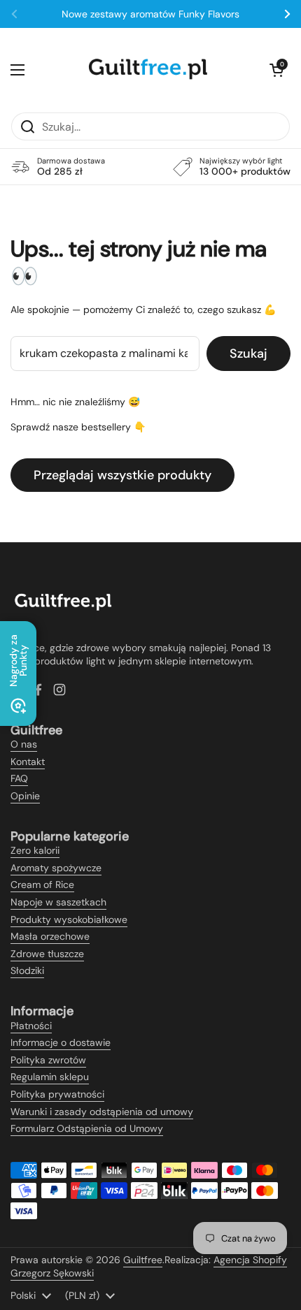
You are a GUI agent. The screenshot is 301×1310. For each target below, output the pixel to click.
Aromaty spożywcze (56, 867)
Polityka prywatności (57, 1094)
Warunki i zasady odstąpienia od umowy (101, 1111)
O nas (23, 744)
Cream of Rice (42, 884)
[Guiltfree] (147, 70)
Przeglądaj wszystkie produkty (122, 475)
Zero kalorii (34, 850)
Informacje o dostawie (60, 1042)
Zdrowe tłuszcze (47, 953)
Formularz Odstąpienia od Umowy (86, 1128)
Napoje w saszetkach (58, 902)
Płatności (31, 1025)
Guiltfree (142, 1259)
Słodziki (27, 970)
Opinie (25, 795)
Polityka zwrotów (48, 1060)
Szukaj (248, 353)
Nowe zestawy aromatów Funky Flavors (150, 14)
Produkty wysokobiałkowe (68, 919)
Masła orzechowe (50, 936)
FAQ (19, 778)
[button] (276, 70)
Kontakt (27, 761)
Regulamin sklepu (49, 1076)
